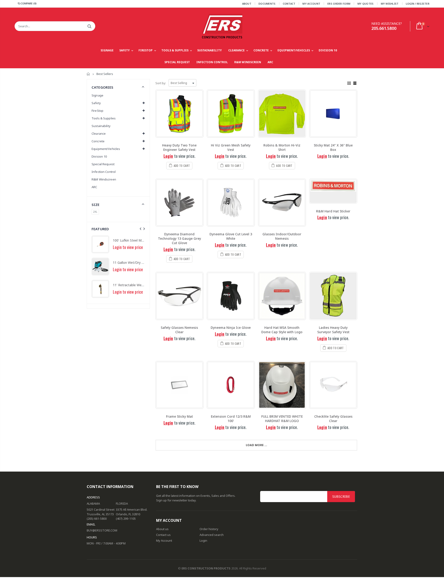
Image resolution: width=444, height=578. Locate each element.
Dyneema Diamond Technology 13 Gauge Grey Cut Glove (179, 238)
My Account (311, 3)
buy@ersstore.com (102, 530)
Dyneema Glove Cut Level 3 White (231, 236)
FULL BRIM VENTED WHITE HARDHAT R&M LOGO (282, 418)
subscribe (341, 496)
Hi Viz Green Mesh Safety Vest (230, 147)
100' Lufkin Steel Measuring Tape (138, 240)
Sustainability (101, 126)
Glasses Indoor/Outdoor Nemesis (281, 236)
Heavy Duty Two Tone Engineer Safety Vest (179, 147)
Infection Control (104, 172)
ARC (94, 187)
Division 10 (99, 156)
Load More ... (256, 445)
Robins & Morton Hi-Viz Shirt (281, 147)
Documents (267, 3)
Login (168, 156)
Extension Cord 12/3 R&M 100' (231, 418)
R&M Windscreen (104, 179)
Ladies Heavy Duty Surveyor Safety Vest (333, 329)
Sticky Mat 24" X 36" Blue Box (333, 147)
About (246, 3)
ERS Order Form (338, 3)
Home (88, 73)
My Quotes (365, 3)
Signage (97, 95)
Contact (289, 3)
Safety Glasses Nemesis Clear (179, 329)
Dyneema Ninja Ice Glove (231, 327)
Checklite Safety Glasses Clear (333, 418)
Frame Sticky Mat (179, 416)
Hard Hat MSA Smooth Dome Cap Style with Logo (281, 329)
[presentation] (140, 229)
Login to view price (128, 247)
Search (89, 26)
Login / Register (417, 3)
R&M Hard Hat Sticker (333, 211)
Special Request (103, 164)
